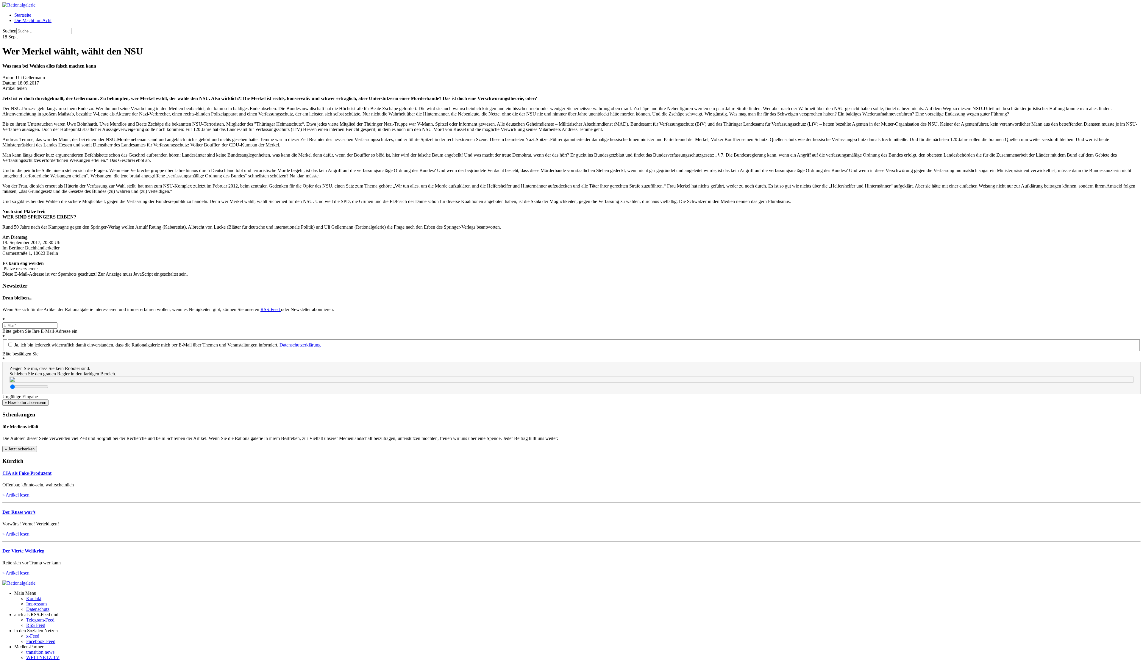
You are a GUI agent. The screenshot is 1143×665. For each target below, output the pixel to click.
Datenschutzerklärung (300, 344)
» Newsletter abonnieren (25, 402)
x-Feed (32, 636)
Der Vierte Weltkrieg (23, 550)
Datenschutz (37, 609)
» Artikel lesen (15, 494)
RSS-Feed (270, 309)
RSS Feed (35, 625)
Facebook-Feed (40, 641)
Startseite (22, 15)
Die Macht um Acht (32, 20)
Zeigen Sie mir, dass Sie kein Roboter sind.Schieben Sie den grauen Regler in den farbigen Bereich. (63, 371)
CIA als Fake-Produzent (26, 473)
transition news (40, 652)
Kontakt (33, 598)
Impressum (36, 603)
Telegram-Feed (40, 619)
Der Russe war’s (18, 512)
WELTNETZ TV (43, 657)
